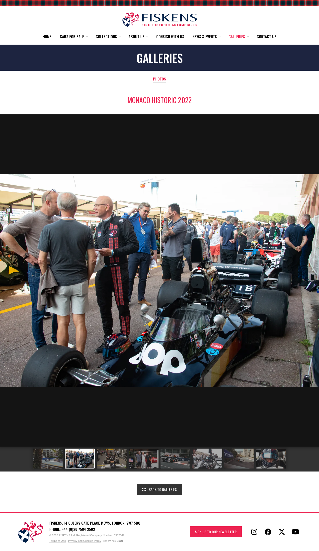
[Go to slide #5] (175, 459)
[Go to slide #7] (239, 459)
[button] (73, 36)
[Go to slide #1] (48, 459)
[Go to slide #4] (144, 459)
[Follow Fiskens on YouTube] (295, 532)
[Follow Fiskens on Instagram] (254, 532)
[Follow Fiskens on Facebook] (268, 532)
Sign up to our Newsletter (216, 531)
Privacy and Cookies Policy (84, 540)
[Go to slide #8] (271, 459)
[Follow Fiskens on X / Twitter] (281, 532)
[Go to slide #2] (80, 459)
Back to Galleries (162, 489)
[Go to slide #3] (112, 459)
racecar (117, 541)
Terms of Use (57, 540)
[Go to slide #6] (207, 459)
